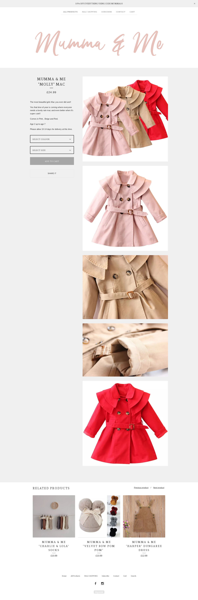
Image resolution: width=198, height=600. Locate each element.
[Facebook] (95, 583)
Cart (132, 12)
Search (133, 576)
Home (64, 576)
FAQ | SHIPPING (89, 12)
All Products (70, 12)
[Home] (99, 40)
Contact (120, 12)
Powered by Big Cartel (99, 592)
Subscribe (106, 12)
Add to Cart (52, 161)
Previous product (141, 488)
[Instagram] (102, 583)
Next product (158, 488)
